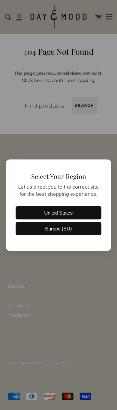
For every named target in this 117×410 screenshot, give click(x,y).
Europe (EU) (58, 228)
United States (58, 213)
